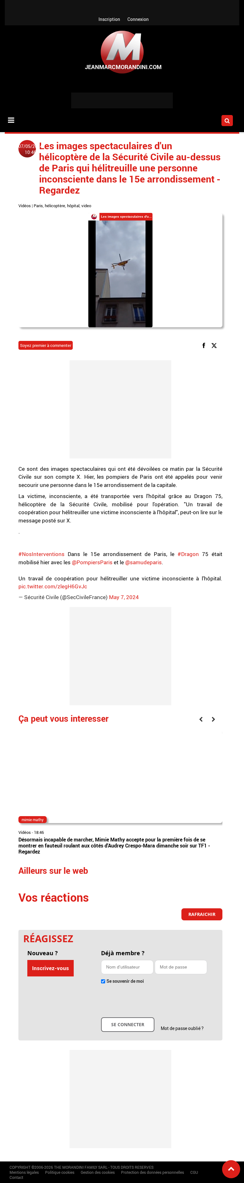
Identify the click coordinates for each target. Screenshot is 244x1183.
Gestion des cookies (98, 1172)
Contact (16, 1177)
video (86, 205)
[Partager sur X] (215, 345)
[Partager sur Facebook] (204, 345)
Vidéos (24, 205)
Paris (38, 205)
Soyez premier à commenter (45, 345)
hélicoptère (55, 205)
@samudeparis (143, 562)
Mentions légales (24, 1172)
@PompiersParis (92, 562)
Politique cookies (59, 1172)
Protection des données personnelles (152, 1172)
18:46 (39, 832)
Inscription (109, 19)
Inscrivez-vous (50, 968)
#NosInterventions (41, 554)
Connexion (138, 19)
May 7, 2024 (124, 597)
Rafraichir (201, 914)
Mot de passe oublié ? (182, 1028)
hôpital (73, 205)
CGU (194, 1172)
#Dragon (188, 554)
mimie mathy (33, 819)
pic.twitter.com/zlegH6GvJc (52, 586)
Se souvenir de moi (125, 981)
